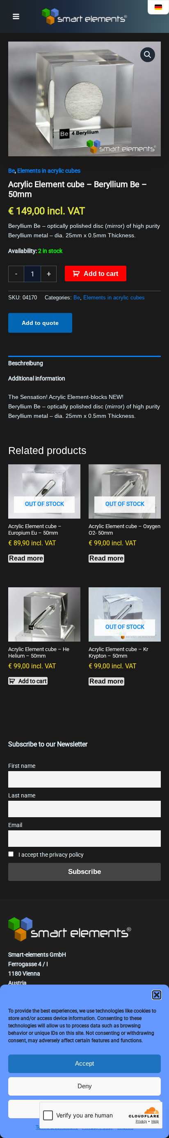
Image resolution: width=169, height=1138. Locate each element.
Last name (21, 795)
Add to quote (40, 323)
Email (15, 825)
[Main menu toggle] (16, 16)
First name (21, 766)
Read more (26, 558)
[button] (157, 995)
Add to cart (101, 273)
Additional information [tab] (36, 378)
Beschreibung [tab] (25, 363)
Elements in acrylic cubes (48, 170)
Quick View (44, 511)
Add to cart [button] (32, 681)
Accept (84, 1063)
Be (11, 170)
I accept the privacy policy (50, 854)
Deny (85, 1085)
